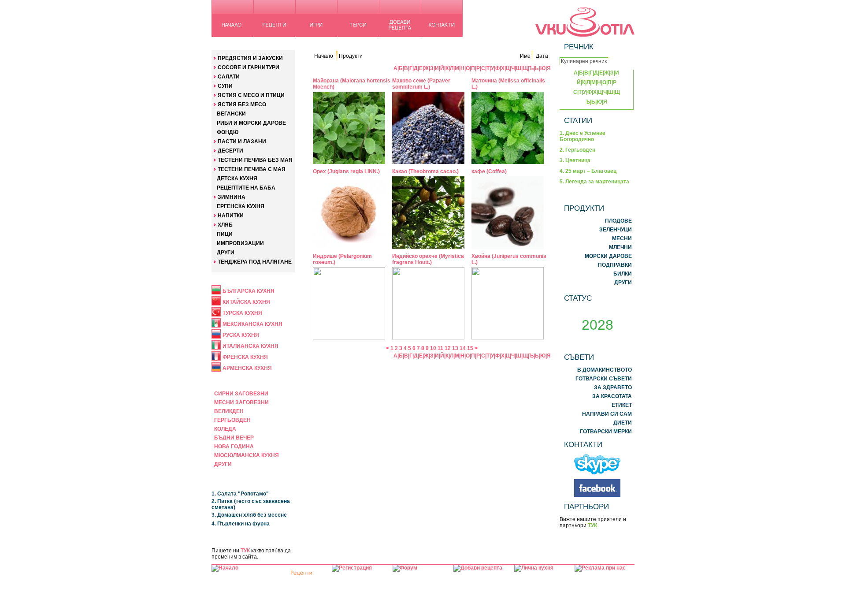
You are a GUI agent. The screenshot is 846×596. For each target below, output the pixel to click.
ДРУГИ (225, 253)
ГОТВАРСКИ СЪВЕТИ (603, 379)
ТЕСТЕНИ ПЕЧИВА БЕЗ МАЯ (255, 160)
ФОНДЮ (227, 132)
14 (463, 348)
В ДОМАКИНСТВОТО (604, 370)
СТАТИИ (578, 120)
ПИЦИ (225, 234)
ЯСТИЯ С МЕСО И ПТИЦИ (251, 95)
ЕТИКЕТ (622, 405)
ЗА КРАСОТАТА (612, 396)
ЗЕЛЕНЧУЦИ (615, 230)
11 (440, 348)
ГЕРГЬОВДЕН (232, 420)
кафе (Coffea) (489, 171)
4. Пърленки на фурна (241, 524)
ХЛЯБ (225, 225)
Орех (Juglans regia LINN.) (346, 171)
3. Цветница (575, 160)
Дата (542, 56)
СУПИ (225, 86)
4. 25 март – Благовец (588, 171)
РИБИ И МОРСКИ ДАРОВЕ (251, 123)
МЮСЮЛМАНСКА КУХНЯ (246, 455)
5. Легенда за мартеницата (594, 182)
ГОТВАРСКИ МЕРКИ (606, 431)
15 (470, 348)
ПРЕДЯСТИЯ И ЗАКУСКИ (250, 58)
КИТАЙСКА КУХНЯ (246, 302)
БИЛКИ (622, 274)
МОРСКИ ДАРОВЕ (608, 256)
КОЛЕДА (225, 429)
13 (455, 348)
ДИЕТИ (622, 423)
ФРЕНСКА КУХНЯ (245, 357)
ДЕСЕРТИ (230, 151)
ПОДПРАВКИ (615, 265)
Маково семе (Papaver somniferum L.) (421, 84)
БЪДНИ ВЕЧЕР (234, 438)
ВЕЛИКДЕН (229, 411)
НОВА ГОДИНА (234, 446)
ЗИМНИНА (231, 197)
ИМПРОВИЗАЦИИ (240, 243)
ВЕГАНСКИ (231, 114)
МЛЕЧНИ (620, 247)
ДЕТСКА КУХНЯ (237, 178)
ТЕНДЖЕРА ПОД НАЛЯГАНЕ (255, 262)
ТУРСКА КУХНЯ (242, 313)
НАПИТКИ (231, 215)
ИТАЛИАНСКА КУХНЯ (250, 346)
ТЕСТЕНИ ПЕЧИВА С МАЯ (252, 169)
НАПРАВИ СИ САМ (607, 414)
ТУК (245, 551)
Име (525, 56)
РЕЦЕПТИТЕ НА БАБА (246, 188)
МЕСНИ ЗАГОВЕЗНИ (241, 402)
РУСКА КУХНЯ (241, 335)
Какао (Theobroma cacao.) (425, 171)
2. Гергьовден (577, 150)
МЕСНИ (622, 238)
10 (433, 348)
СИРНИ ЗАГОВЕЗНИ (241, 394)
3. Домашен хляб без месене (249, 515)
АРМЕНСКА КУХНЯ (247, 368)
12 (448, 348)
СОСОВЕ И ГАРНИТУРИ (248, 67)
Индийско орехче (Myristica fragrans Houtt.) (428, 259)
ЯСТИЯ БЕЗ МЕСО (242, 104)
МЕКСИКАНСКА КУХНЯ (252, 324)
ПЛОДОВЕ (618, 221)
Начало (323, 56)
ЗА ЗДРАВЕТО (613, 387)
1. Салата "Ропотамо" (240, 494)
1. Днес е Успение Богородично (582, 136)
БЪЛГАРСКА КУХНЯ (249, 291)
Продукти (351, 56)
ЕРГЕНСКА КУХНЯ (240, 206)
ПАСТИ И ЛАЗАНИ (242, 141)
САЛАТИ (229, 77)
